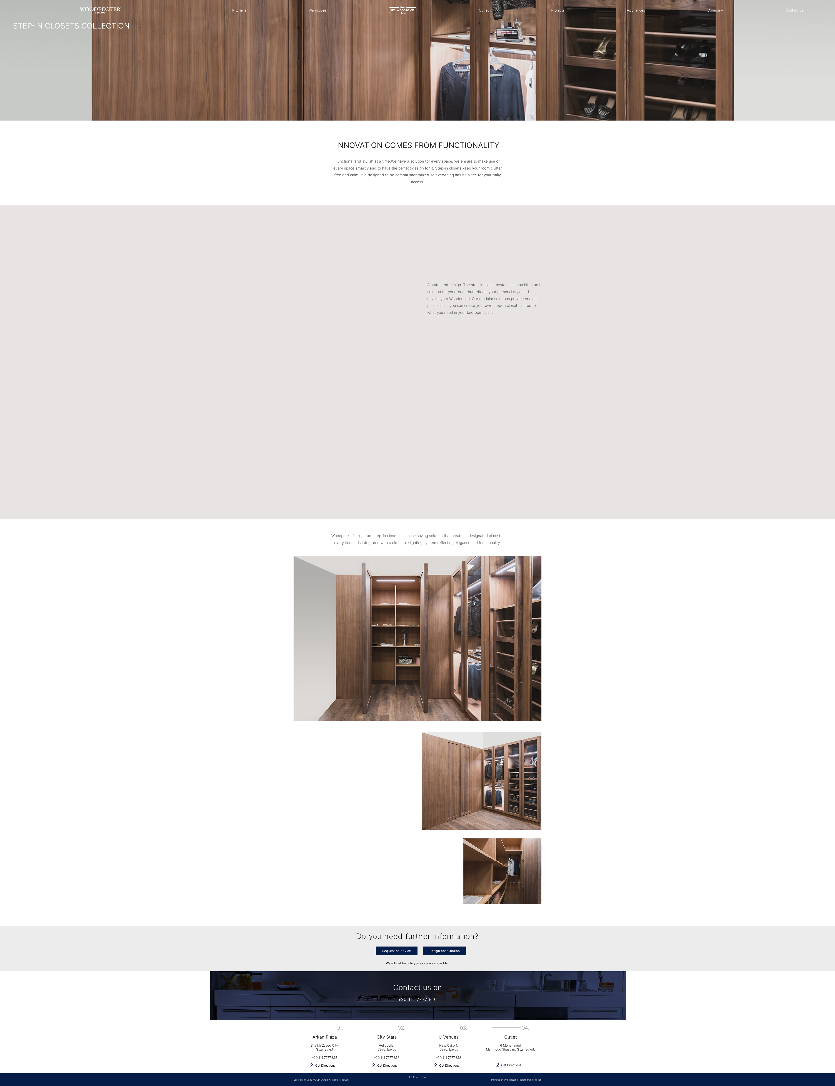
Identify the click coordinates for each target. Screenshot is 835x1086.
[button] (397, 951)
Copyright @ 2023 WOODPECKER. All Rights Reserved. (321, 1079)
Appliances (636, 10)
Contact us (794, 10)
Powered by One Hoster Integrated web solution (516, 1079)
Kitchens (239, 10)
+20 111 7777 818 (448, 1058)
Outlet (484, 10)
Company (715, 10)
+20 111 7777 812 (386, 1058)
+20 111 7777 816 (417, 999)
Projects (557, 10)
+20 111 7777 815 (324, 1058)
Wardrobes (317, 10)
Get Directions (325, 1065)
